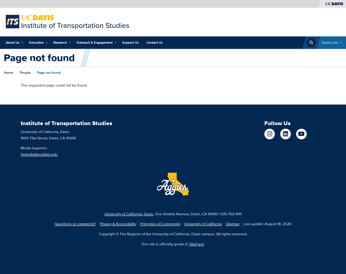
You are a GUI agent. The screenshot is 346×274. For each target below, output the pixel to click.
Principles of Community (160, 224)
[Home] (67, 21)
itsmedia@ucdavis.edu (39, 154)
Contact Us (155, 42)
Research (60, 42)
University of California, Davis (129, 214)
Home (8, 72)
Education (36, 42)
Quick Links (330, 42)
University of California (203, 224)
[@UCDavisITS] (301, 134)
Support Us (130, 42)
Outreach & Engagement (94, 42)
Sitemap (232, 224)
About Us (12, 42)
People (25, 72)
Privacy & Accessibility (118, 224)
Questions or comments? (75, 224)
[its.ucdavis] (269, 134)
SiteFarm (196, 244)
